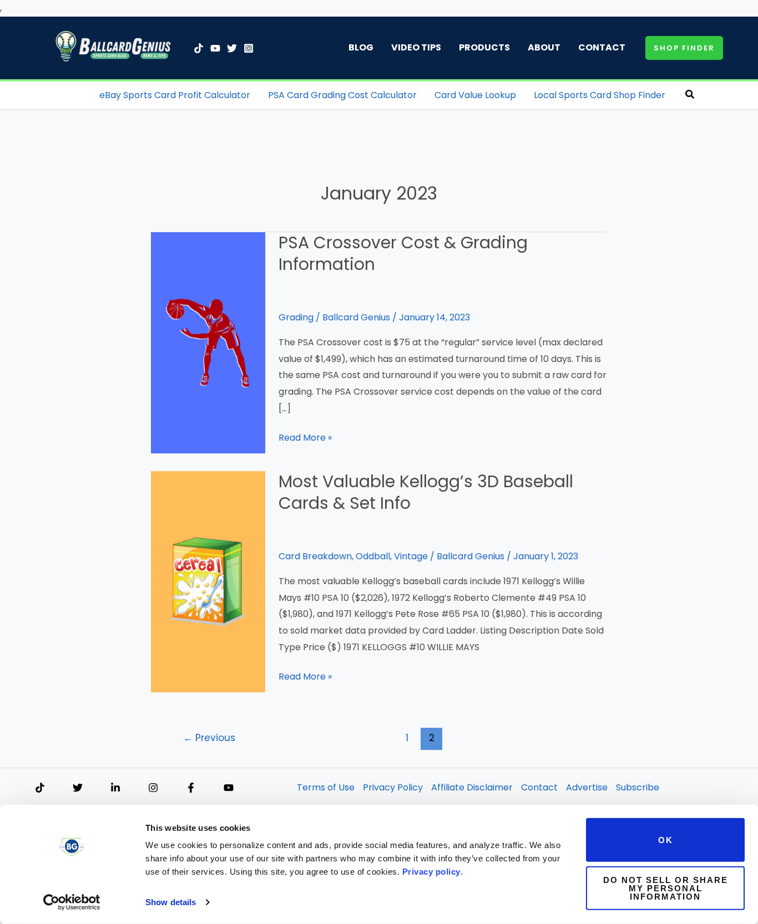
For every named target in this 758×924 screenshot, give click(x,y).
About (544, 47)
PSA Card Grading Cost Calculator (342, 95)
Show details (170, 902)
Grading (296, 317)
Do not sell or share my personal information (665, 888)
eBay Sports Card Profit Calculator (174, 95)
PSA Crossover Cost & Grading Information (403, 253)
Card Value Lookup (475, 95)
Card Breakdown (315, 556)
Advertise (587, 787)
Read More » (305, 438)
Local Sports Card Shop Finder (599, 95)
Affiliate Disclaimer (472, 787)
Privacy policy (431, 871)
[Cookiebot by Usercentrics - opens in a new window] (71, 902)
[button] (684, 48)
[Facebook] (191, 788)
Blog (360, 47)
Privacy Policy (393, 787)
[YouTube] (215, 48)
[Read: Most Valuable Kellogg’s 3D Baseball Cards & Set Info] (208, 581)
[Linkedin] (115, 788)
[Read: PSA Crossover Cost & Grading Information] (208, 342)
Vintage (411, 556)
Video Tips (416, 47)
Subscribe (637, 787)
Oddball (373, 556)
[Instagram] (249, 48)
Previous (209, 737)
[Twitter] (232, 48)
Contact (601, 47)
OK (665, 840)
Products (484, 47)
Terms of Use (326, 787)
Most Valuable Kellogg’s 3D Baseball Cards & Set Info (426, 492)
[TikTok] (199, 48)
